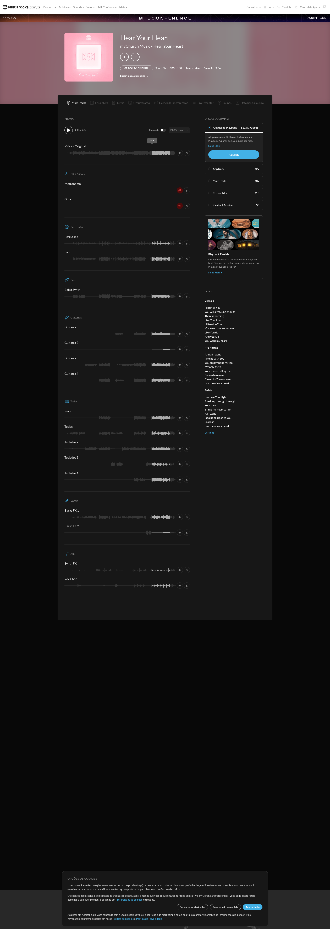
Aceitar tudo (253, 907)
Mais (122, 7)
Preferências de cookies (129, 899)
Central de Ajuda (310, 7)
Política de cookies (123, 918)
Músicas (64, 7)
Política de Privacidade (149, 918)
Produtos (48, 7)
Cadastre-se (253, 7)
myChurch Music (135, 46)
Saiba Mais (214, 145)
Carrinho (287, 7)
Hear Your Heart (168, 46)
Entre (271, 7)
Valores (90, 7)
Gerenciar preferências (192, 907)
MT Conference (107, 7)
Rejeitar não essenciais (225, 907)
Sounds (77, 7)
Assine (234, 154)
